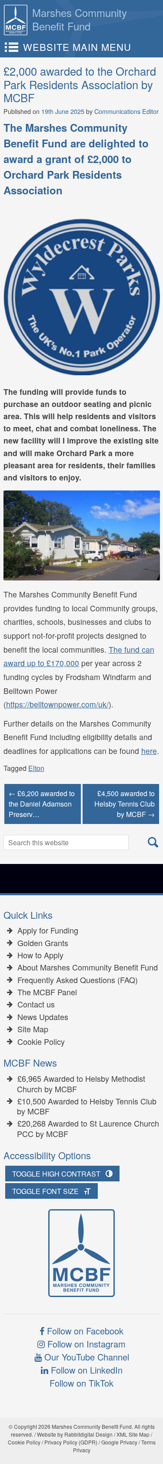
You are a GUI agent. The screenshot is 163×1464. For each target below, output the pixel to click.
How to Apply (40, 955)
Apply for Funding (47, 930)
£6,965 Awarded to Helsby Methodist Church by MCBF (81, 1084)
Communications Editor (126, 111)
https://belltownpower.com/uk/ (57, 704)
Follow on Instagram (85, 1343)
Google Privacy (119, 1442)
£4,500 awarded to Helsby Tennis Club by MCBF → (124, 803)
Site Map (32, 1029)
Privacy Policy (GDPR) (70, 1442)
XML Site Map (133, 1434)
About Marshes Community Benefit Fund (87, 967)
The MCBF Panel (47, 992)
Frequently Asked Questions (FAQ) (77, 980)
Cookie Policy (41, 1042)
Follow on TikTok (81, 1383)
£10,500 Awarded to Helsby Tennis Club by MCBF (86, 1106)
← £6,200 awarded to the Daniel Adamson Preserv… (42, 803)
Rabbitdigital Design (88, 1434)
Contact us (36, 1004)
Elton (36, 768)
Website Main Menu (77, 46)
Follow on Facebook (83, 1330)
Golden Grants (42, 943)
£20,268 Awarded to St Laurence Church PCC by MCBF (88, 1128)
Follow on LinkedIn (85, 1370)
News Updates (42, 1017)
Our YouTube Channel (85, 1357)
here (149, 750)
